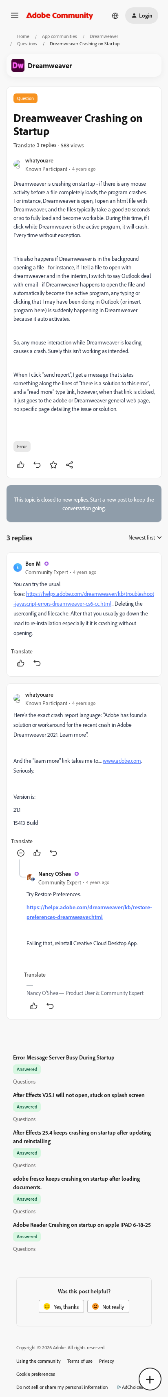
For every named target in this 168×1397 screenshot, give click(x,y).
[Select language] (115, 15)
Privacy (106, 1361)
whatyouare (39, 160)
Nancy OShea (54, 873)
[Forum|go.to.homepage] (59, 15)
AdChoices (132, 1387)
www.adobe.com (122, 760)
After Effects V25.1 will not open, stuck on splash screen (79, 1094)
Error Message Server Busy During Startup (64, 1057)
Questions (27, 43)
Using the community (38, 1361)
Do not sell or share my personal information (62, 1387)
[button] (15, 17)
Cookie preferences (35, 1374)
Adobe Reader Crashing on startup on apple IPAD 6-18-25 (82, 1224)
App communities (59, 36)
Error (22, 446)
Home (23, 36)
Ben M (33, 563)
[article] (84, 614)
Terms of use (80, 1361)
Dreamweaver (104, 36)
